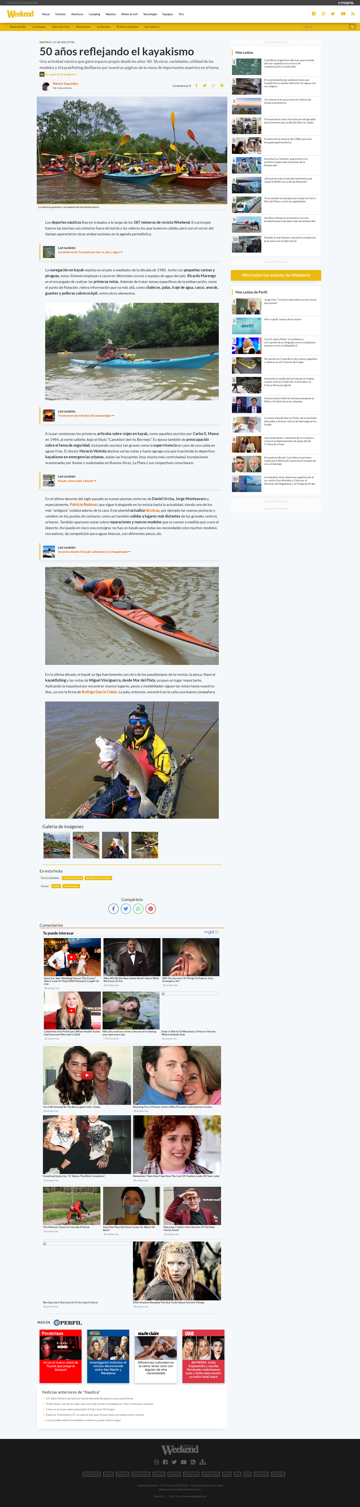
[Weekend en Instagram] (156, 1462)
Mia (247, 1474)
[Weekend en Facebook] (165, 1462)
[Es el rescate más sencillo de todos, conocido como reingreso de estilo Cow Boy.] (86, 845)
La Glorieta (103, 26)
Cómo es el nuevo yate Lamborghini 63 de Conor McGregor (80, 1409)
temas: (45, 886)
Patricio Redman (72, 878)
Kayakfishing (71, 886)
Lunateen (261, 1474)
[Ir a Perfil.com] (345, 2)
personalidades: (50, 877)
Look (227, 1474)
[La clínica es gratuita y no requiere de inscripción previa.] (57, 845)
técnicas (152, 510)
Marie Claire (141, 1474)
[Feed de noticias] (193, 1462)
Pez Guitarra (152, 26)
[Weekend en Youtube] (184, 1462)
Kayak (56, 886)
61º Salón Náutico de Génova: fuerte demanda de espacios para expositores (89, 1398)
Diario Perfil (91, 1474)
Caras (108, 1474)
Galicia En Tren (60, 26)
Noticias (122, 1474)
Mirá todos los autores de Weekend (276, 275)
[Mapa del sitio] (202, 1462)
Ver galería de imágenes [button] (60, 74)
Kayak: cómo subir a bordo (75, 480)
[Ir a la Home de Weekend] (180, 1450)
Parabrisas (191, 1474)
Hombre (174, 1474)
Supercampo (210, 1474)
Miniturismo (83, 26)
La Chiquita (38, 26)
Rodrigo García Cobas (99, 691)
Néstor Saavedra (65, 83)
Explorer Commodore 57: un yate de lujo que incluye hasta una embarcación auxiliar (95, 1414)
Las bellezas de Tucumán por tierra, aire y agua (88, 252)
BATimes (278, 1474)
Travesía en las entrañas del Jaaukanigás (84, 415)
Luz (237, 1474)
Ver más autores (62, 87)
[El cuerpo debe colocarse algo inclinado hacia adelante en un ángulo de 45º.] (145, 845)
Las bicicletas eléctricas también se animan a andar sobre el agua (83, 1420)
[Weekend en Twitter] (174, 1462)
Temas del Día (18, 26)
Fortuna (159, 1474)
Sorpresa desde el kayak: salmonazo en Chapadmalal (92, 551)
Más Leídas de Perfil (251, 292)
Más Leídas (244, 52)
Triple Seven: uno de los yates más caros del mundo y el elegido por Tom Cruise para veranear (100, 1403)
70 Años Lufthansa (127, 26)
